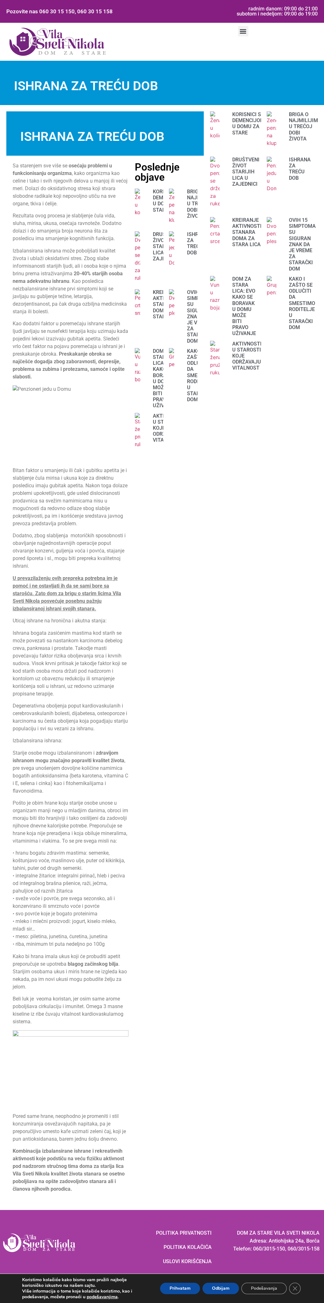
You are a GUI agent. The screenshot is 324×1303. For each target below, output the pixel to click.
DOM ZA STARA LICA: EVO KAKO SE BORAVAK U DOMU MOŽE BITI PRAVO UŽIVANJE (244, 306)
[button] (243, 31)
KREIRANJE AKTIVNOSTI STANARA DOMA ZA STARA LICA (247, 232)
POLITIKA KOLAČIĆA (188, 1247)
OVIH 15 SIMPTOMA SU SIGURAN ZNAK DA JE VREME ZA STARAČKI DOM (302, 244)
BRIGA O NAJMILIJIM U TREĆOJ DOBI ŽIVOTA (303, 126)
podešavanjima (102, 1297)
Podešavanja (264, 1288)
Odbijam (220, 1288)
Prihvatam (180, 1288)
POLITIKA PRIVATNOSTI (184, 1233)
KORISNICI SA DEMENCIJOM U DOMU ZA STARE (248, 123)
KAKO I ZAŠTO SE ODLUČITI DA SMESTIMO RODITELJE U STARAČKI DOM (302, 303)
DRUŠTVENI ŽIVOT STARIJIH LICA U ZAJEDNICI (245, 172)
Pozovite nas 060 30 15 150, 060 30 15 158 (59, 11)
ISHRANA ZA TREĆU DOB (300, 169)
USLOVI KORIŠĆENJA (187, 1261)
